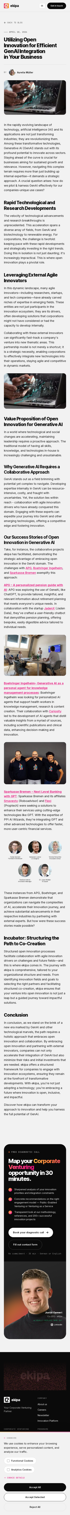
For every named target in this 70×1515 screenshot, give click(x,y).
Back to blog (15, 22)
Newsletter (43, 1415)
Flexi (48, 801)
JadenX (49, 608)
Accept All (35, 1487)
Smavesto (11, 801)
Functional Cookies (22, 1460)
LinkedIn (58, 1324)
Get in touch (56, 5)
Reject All (35, 1507)
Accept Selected (35, 1497)
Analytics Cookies (21, 1469)
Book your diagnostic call (28, 1232)
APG (29, 568)
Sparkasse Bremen (23, 572)
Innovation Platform (48, 1420)
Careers (42, 1409)
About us (42, 1404)
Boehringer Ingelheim (47, 568)
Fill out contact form (25, 1244)
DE (42, 6)
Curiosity (55, 711)
